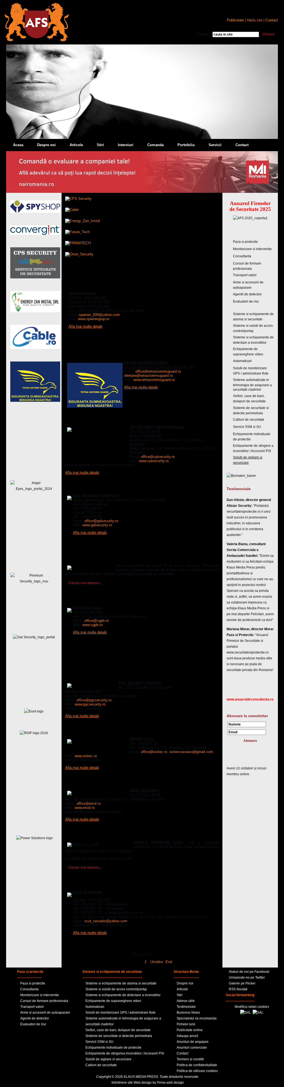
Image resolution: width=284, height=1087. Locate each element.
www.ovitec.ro (86, 756)
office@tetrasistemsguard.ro (158, 371)
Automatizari (242, 361)
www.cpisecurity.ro (154, 461)
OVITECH (73, 732)
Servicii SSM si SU (247, 427)
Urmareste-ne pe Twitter (247, 977)
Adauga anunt (187, 1036)
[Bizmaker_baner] (241, 476)
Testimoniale (186, 1007)
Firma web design (170, 1082)
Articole (76, 145)
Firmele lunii (186, 1024)
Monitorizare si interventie (252, 249)
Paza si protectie (245, 242)
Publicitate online (190, 1030)
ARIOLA (72, 835)
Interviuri (125, 145)
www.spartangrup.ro (93, 319)
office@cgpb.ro (96, 621)
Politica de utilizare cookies (197, 1071)
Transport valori (245, 275)
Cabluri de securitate (248, 420)
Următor (156, 962)
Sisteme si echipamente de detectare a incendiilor (123, 995)
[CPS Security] (78, 198)
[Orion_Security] (79, 254)
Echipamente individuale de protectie (113, 1047)
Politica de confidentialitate (197, 1065)
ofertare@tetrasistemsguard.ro (148, 375)
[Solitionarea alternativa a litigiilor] (245, 1012)
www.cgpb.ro (92, 625)
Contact (241, 145)
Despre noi (46, 145)
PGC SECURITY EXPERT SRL (92, 676)
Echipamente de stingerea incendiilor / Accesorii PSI (124, 1053)
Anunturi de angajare (193, 1042)
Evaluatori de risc (246, 301)
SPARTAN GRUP (80, 286)
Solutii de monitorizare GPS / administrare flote (120, 1012)
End (169, 962)
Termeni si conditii (190, 1059)
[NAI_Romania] (142, 192)
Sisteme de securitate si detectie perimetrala (118, 1036)
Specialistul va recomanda (197, 1018)
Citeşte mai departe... (85, 583)
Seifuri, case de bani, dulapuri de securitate (118, 1030)
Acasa (18, 145)
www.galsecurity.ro (97, 525)
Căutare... (204, 34)
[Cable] (72, 210)
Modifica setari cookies (252, 1007)
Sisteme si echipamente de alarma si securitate (120, 983)
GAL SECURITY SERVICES (89, 488)
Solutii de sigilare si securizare (108, 1059)
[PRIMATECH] (78, 243)
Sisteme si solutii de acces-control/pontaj (116, 989)
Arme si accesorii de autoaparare (45, 1012)
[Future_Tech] (77, 232)
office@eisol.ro (89, 803)
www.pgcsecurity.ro (90, 704)
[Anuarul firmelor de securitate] (37, 40)
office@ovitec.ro (154, 752)
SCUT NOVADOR (80, 885)
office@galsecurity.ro (101, 521)
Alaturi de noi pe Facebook (249, 972)
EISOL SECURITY (81, 783)
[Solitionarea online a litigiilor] (258, 1012)
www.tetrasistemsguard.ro (154, 380)
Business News (188, 1012)
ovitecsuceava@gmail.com (191, 752)
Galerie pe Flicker (242, 983)
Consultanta (242, 256)
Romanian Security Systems (91, 558)
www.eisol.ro (85, 808)
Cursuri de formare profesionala (44, 1001)
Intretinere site (122, 1082)
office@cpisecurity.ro (158, 457)
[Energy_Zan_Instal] (82, 221)
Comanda (155, 145)
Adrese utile (186, 1001)
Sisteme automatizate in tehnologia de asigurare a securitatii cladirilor (252, 385)
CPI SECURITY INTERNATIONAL (95, 420)
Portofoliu (186, 145)
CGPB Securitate (81, 601)
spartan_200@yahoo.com (99, 315)
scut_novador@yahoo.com (105, 921)
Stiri (100, 145)
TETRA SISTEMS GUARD (88, 355)
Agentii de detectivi (247, 294)
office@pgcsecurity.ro (94, 700)
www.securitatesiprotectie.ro (248, 652)
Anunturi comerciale (192, 1047)
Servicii (215, 145)
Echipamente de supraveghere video (113, 1001)
